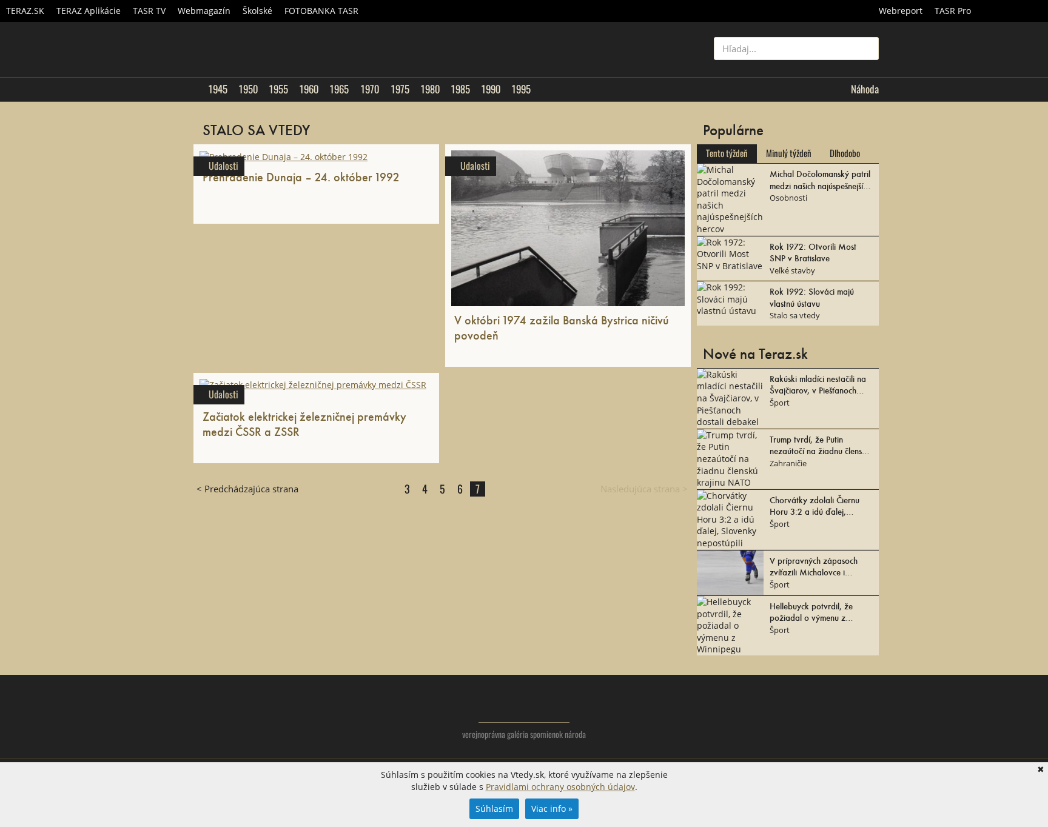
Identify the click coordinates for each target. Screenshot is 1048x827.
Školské (257, 10)
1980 (430, 89)
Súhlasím (494, 808)
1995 (521, 89)
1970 (369, 89)
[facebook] (845, 714)
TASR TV (149, 10)
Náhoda (865, 89)
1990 (490, 89)
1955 (278, 89)
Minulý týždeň (788, 153)
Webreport (900, 10)
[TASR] (1012, 11)
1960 (308, 89)
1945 (217, 89)
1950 (248, 89)
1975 (400, 89)
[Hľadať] (865, 48)
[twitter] (820, 714)
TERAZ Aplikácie (88, 10)
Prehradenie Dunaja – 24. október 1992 (301, 176)
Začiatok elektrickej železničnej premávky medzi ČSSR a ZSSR (304, 423)
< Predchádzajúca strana (247, 489)
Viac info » (552, 808)
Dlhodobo (845, 153)
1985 (460, 89)
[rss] (869, 714)
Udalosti (223, 165)
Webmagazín (204, 10)
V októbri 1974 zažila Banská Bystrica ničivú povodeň (561, 327)
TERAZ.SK (25, 10)
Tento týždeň (727, 153)
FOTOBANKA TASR (321, 10)
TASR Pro (953, 10)
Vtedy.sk (524, 704)
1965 (339, 89)
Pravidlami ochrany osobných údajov (560, 786)
